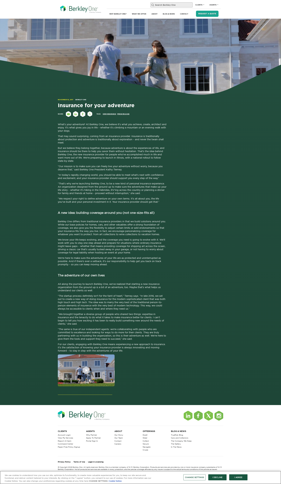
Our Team (118, 438)
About (154, 14)
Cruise (145, 450)
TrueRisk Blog (177, 435)
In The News (176, 447)
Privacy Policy (64, 462)
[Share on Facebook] (83, 114)
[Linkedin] (188, 416)
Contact (184, 14)
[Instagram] (218, 416)
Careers (117, 444)
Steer (145, 438)
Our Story (118, 435)
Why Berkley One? (118, 14)
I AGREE (238, 477)
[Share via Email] (68, 114)
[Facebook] (198, 416)
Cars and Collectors (179, 438)
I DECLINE (217, 477)
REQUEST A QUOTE (207, 14)
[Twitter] (208, 416)
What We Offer (139, 14)
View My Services (65, 438)
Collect (146, 441)
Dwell (145, 435)
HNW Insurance (109, 114)
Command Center (65, 444)
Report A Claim (64, 441)
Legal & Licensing (95, 462)
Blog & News (169, 14)
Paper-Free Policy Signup (69, 447)
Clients (199, 5)
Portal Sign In (92, 441)
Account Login (64, 435)
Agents (213, 5)
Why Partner (91, 435)
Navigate (146, 447)
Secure (146, 444)
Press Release (123, 114)
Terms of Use (79, 462)
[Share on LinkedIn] (75, 114)
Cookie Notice (115, 481)
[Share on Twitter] (90, 114)
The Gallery (176, 444)
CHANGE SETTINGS (194, 477)
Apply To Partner (93, 438)
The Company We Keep (181, 441)
